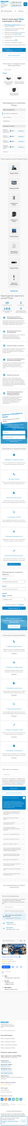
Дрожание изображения (6, 141)
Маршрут (7, 966)
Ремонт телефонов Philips (8, 1038)
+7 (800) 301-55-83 (16, 2)
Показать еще (14, 291)
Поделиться (2, 1099)
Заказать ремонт (13, 608)
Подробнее (14, 653)
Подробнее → (21, 131)
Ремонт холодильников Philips (9, 1045)
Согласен (23, 1121)
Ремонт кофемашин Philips (8, 1048)
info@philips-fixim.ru (6, 1069)
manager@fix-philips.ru (7, 1073)
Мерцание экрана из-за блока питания (6, 131)
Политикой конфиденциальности (17, 911)
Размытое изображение (6, 136)
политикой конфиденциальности (16, 440)
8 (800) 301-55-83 (5, 1066)
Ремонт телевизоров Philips (8, 1041)
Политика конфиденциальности (14, 1111)
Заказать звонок (14, 626)
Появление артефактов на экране (6, 147)
